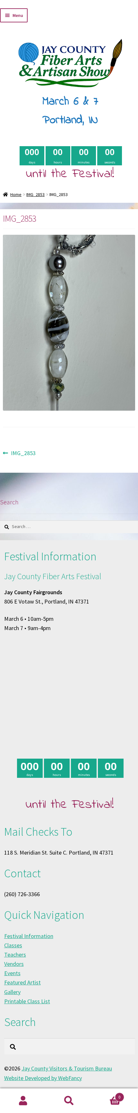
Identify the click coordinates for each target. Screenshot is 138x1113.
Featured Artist (22, 982)
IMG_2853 (35, 194)
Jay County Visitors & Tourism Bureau (67, 1068)
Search (69, 1101)
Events (12, 973)
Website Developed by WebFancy (43, 1078)
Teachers (15, 954)
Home (16, 194)
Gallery (12, 992)
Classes (13, 945)
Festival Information (28, 936)
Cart (106, 1095)
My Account (23, 1101)
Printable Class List (27, 1001)
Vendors (14, 963)
